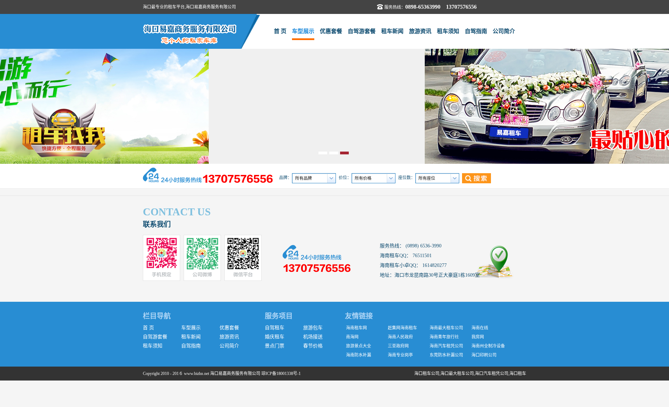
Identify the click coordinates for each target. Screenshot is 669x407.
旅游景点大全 (358, 346)
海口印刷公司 (484, 355)
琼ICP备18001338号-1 (281, 373)
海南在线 (479, 327)
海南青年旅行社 (444, 337)
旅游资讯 (420, 31)
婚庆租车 (274, 336)
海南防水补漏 (358, 355)
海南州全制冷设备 (488, 346)
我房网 (477, 337)
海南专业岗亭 (400, 355)
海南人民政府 (400, 337)
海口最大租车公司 (457, 373)
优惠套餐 (331, 31)
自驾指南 (476, 31)
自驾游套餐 (362, 31)
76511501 (421, 255)
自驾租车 (274, 327)
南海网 (352, 337)
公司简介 (504, 31)
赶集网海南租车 (402, 327)
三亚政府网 (398, 346)
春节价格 (313, 345)
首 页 (280, 31)
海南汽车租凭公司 (446, 346)
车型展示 (303, 31)
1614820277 (434, 265)
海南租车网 (356, 327)
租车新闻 (392, 31)
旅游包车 (313, 327)
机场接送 (313, 336)
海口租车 (517, 373)
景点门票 (274, 345)
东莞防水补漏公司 (446, 355)
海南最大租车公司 (446, 327)
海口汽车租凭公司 (491, 373)
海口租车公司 (426, 373)
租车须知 (448, 31)
